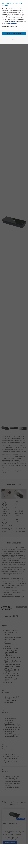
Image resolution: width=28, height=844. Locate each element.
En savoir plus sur (13, 23)
